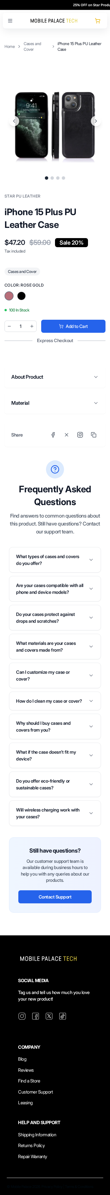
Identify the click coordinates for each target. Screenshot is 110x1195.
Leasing (25, 1102)
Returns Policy (31, 1145)
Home (10, 46)
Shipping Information (37, 1134)
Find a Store (29, 1081)
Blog (22, 1059)
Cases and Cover (32, 46)
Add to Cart (77, 326)
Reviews (26, 1070)
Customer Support (35, 1092)
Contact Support (55, 897)
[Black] (9, 295)
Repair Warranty (32, 1156)
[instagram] (22, 1016)
